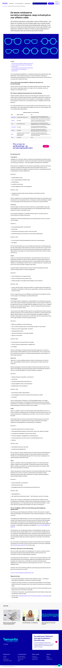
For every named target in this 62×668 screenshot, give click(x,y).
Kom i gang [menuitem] (51, 3)
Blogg (48, 656)
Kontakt (4, 656)
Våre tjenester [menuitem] (11, 3)
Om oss (4, 657)
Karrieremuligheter (21, 656)
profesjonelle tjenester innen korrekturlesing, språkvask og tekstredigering (34, 595)
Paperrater (13, 130)
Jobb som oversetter (22, 657)
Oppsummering (14, 70)
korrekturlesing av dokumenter (19, 545)
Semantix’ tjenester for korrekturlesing (18, 69)
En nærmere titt (14, 66)
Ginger (12, 134)
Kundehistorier (49, 659)
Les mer (45, 146)
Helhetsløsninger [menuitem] (27, 3)
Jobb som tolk (20, 659)
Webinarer (49, 657)
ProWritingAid (13, 127)
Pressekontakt (35, 657)
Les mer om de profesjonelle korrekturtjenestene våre (22, 572)
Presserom (34, 656)
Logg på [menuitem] (57, 3)
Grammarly (13, 120)
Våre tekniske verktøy (7, 660)
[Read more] (56, 642)
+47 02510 (5, 644)
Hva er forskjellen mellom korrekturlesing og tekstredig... (22, 67)
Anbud (19, 660)
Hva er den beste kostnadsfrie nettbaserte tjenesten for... (22, 63)
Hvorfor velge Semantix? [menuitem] (19, 3)
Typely (12, 137)
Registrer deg (34, 659)
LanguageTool (13, 117)
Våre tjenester (6, 659)
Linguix (12, 123)
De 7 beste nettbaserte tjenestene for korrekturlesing (21, 65)
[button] (59, 665)
